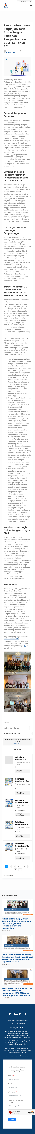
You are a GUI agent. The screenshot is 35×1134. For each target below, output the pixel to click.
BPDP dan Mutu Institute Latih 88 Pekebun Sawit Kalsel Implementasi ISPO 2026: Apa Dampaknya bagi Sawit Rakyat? (17, 992)
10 (15, 870)
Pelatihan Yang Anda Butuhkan (15, 1101)
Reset (15, 743)
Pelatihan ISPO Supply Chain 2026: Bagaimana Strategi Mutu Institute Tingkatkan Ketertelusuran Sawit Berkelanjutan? (16, 923)
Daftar (12, 1119)
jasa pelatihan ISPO (11, 639)
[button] (30, 5)
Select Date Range (11, 728)
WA (25, 646)
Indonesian (23, 1)
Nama (10, 1076)
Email (10, 1084)
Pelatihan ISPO (10, 53)
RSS (21, 743)
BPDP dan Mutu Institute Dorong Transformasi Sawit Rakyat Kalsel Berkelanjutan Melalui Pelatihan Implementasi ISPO (17, 958)
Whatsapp (12, 1092)
